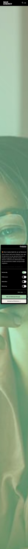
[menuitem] (21, 3)
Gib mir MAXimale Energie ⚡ (14, 296)
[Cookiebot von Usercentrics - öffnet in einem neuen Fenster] (20, 247)
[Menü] (25, 3)
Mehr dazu (20, 292)
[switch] (24, 277)
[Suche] (21, 3)
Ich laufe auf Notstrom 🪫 (14, 301)
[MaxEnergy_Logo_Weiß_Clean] (11, 3)
